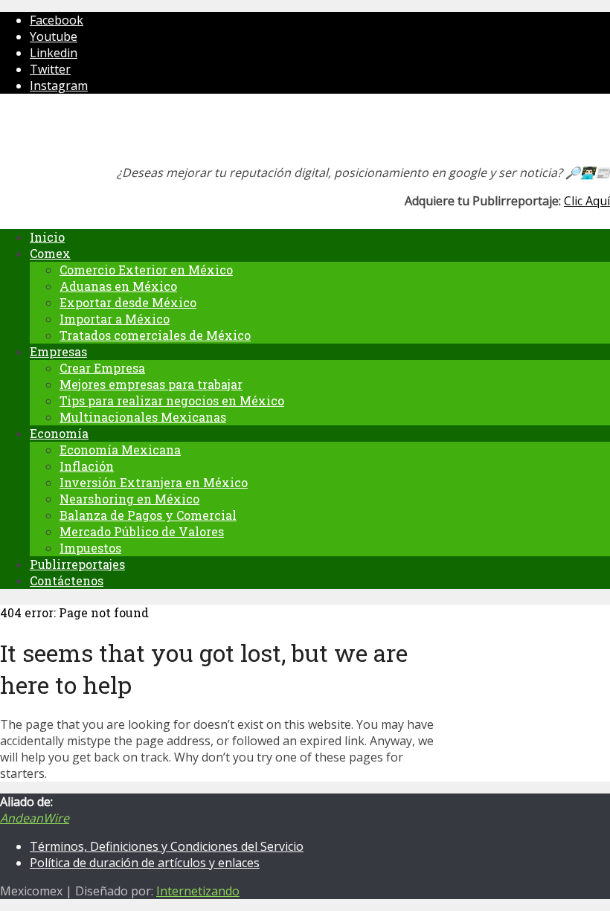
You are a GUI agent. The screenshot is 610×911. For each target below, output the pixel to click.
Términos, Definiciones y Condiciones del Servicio (167, 846)
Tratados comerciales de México (155, 335)
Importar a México (115, 318)
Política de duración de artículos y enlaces (145, 862)
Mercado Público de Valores (142, 531)
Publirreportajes (77, 564)
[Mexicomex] (99, 133)
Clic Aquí (587, 201)
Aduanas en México (118, 286)
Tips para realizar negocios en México (172, 400)
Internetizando (198, 891)
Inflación (87, 466)
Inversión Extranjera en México (154, 482)
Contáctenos (66, 580)
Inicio (47, 237)
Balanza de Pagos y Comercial (148, 515)
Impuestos (90, 548)
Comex (50, 253)
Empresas (58, 351)
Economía (59, 433)
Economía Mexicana (120, 449)
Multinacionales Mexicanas (143, 417)
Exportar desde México (128, 302)
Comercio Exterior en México (146, 269)
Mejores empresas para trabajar (151, 384)
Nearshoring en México (129, 498)
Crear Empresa (102, 368)
